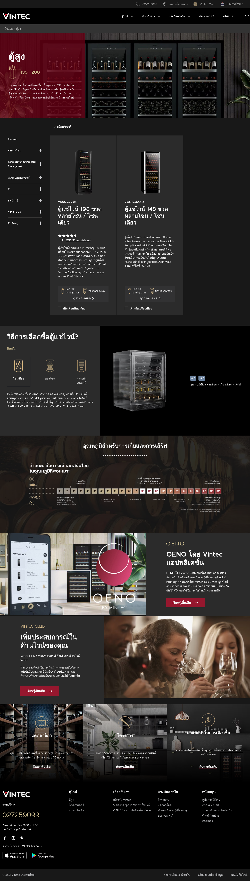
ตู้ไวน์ (73, 792)
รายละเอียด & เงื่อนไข (177, 874)
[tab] (156, 806)
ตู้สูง (71, 799)
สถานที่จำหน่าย (178, 4)
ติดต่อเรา (207, 821)
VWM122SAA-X (134, 201)
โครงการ (163, 799)
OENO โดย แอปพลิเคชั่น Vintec (132, 810)
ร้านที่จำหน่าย (210, 815)
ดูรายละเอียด (82, 298)
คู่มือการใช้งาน (211, 799)
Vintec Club (207, 4)
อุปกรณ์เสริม (76, 810)
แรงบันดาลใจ (168, 792)
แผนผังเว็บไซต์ (238, 874)
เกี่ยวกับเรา (121, 792)
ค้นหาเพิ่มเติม (42, 767)
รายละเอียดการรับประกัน (217, 810)
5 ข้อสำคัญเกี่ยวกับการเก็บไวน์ (131, 805)
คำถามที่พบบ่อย (211, 805)
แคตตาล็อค (165, 805)
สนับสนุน (209, 792)
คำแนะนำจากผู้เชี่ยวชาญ (173, 810)
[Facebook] (7, 838)
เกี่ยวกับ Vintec (122, 799)
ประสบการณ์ (165, 815)
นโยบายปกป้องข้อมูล (210, 874)
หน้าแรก (8, 28)
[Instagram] (15, 838)
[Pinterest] (24, 838)
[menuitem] (128, 16)
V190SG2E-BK (67, 201)
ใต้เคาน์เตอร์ (76, 805)
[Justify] (247, 15)
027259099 (150, 4)
